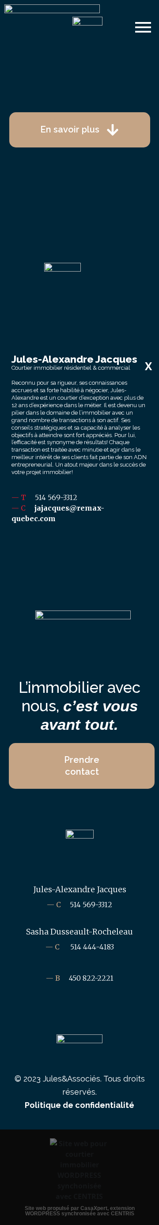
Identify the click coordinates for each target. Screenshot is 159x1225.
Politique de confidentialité (79, 1105)
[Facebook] (79, 554)
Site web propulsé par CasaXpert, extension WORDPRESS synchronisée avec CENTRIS (80, 1211)
